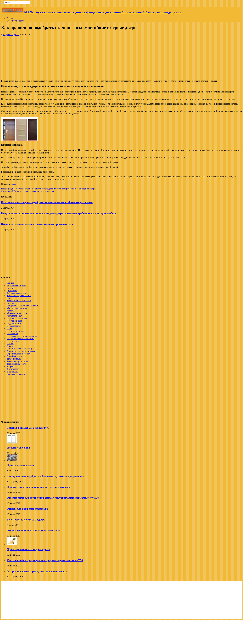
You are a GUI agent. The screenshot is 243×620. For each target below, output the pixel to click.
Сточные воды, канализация (20, 348)
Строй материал (14, 356)
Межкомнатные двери (17, 313)
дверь (13, 184)
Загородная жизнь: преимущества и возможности (37, 571)
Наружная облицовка (17, 318)
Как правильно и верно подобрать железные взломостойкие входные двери (47, 202)
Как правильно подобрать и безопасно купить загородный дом (45, 476)
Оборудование (14, 326)
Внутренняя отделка (16, 285)
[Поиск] (2, 3)
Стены (10, 346)
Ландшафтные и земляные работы (23, 305)
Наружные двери (11, 34)
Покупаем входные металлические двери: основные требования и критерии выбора (48, 189)
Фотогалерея (13, 369)
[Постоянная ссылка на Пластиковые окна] (12, 442)
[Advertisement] (121, 57)
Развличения (13, 341)
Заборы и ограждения (17, 293)
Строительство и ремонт (18, 354)
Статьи (10, 343)
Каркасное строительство (19, 295)
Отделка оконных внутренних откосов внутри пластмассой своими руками (53, 497)
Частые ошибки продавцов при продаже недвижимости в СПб (45, 560)
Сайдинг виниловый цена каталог (28, 427)
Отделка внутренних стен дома (22, 336)
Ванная (10, 283)
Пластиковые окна (18, 447)
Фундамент (12, 371)
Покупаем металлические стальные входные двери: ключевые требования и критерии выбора (59, 213)
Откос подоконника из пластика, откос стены (35, 530)
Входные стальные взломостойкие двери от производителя (37, 224)
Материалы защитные (17, 308)
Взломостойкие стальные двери (26, 519)
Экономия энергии (16, 374)
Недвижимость (14, 323)
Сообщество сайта (15, 21)
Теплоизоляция (14, 359)
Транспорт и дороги (16, 364)
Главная (10, 18)
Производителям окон (20, 465)
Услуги (10, 366)
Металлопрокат (14, 316)
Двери (10, 288)
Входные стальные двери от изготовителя (27, 191)
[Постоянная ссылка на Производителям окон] (12, 460)
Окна (9, 328)
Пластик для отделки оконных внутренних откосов (38, 486)
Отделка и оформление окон (20, 338)
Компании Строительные (19, 300)
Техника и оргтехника (17, 361)
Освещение (12, 333)
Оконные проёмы (15, 331)
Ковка (10, 298)
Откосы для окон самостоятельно (27, 508)
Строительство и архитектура (21, 351)
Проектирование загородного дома (28, 549)
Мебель (10, 311)
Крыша (10, 303)
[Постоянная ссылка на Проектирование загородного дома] (12, 544)
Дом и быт (12, 290)
